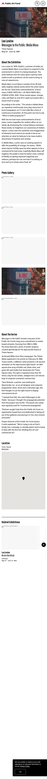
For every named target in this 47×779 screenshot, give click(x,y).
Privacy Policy (25, 766)
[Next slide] (44, 545)
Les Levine (7, 41)
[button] (23, 478)
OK (20, 772)
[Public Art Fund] (11, 4)
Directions (5, 449)
